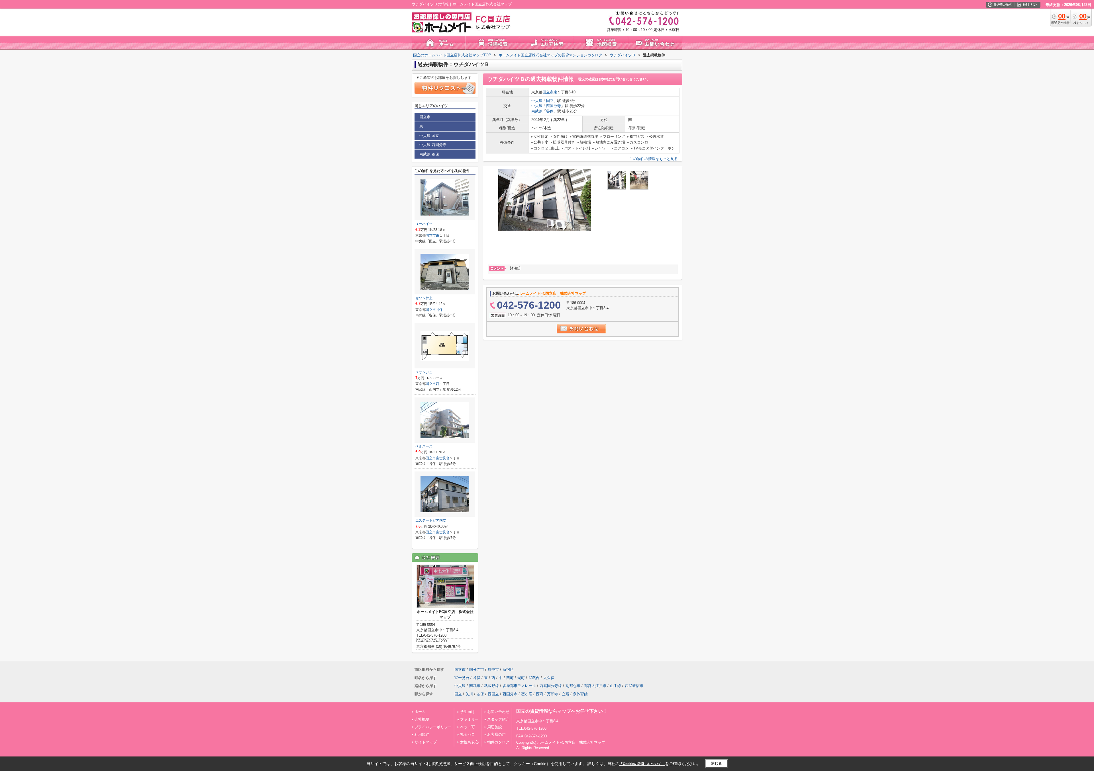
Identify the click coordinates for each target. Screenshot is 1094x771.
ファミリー (469, 719)
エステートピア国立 (430, 520)
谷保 (550, 111)
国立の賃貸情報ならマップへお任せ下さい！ (561, 711)
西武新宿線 (634, 686)
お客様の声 (496, 734)
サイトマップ (426, 742)
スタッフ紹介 (498, 719)
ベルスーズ (423, 446)
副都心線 (573, 686)
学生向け (467, 712)
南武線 (536, 111)
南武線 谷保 (429, 154)
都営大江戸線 (595, 686)
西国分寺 (553, 106)
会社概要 (422, 719)
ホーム (420, 712)
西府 (539, 694)
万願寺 (552, 694)
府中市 (493, 669)
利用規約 (422, 734)
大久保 (548, 678)
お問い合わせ (498, 712)
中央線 (536, 101)
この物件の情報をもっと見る (654, 159)
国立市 (548, 92)
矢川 (469, 694)
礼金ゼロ (467, 734)
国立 (550, 101)
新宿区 (508, 669)
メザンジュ (423, 372)
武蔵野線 (491, 686)
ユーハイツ (423, 224)
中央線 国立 (429, 136)
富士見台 (443, 458)
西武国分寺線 (551, 686)
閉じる (716, 763)
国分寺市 (476, 669)
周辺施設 (494, 727)
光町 (521, 678)
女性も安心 (469, 742)
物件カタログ (498, 742)
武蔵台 (534, 678)
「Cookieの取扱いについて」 (642, 764)
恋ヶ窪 (526, 694)
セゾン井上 (423, 298)
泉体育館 (580, 694)
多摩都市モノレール (519, 686)
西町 (510, 678)
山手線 (615, 686)
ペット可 (467, 727)
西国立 (493, 694)
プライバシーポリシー (433, 727)
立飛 (565, 694)
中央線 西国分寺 (432, 145)
